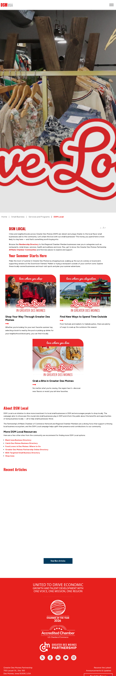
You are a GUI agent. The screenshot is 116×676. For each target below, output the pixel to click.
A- (101, 228)
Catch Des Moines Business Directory (21, 443)
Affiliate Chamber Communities (22, 250)
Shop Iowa (9, 456)
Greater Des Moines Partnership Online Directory (26, 449)
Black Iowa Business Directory (18, 440)
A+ (104, 227)
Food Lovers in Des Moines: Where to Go (23, 446)
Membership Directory (29, 244)
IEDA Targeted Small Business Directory (22, 453)
